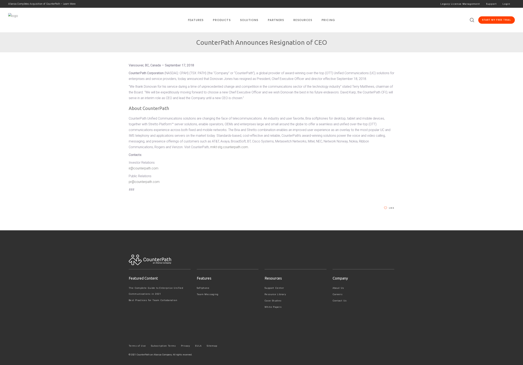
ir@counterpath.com (143, 168)
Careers (338, 294)
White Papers (273, 307)
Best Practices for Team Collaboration (153, 300)
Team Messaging (208, 294)
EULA (198, 346)
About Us (338, 288)
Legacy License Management (460, 4)
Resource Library (275, 294)
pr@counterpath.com (144, 182)
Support (491, 4)
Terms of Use (137, 346)
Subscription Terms (163, 346)
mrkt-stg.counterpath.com (229, 147)
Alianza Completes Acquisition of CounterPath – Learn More (41, 3)
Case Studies (273, 300)
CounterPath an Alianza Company (154, 354)
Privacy (185, 346)
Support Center (274, 288)
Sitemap (212, 346)
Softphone (203, 288)
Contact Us (340, 300)
